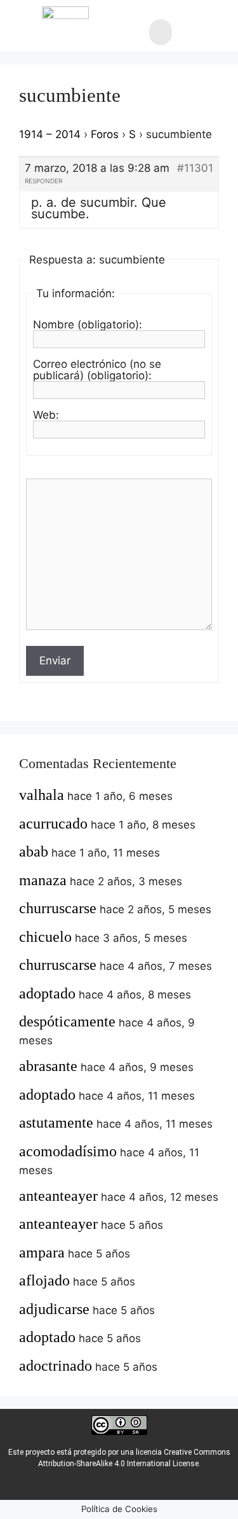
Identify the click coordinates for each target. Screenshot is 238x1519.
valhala (41, 795)
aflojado (44, 1280)
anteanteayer (58, 1195)
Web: (46, 415)
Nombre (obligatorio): (87, 324)
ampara (42, 1252)
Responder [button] (43, 181)
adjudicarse (54, 1309)
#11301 (195, 168)
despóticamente (67, 1021)
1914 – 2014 (50, 134)
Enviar (54, 660)
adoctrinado (55, 1365)
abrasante (48, 1066)
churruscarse (57, 908)
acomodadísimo (68, 1151)
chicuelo (45, 936)
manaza (43, 880)
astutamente (56, 1122)
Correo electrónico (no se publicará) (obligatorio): (97, 369)
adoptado (47, 993)
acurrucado (53, 823)
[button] (160, 32)
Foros (105, 134)
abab (33, 851)
